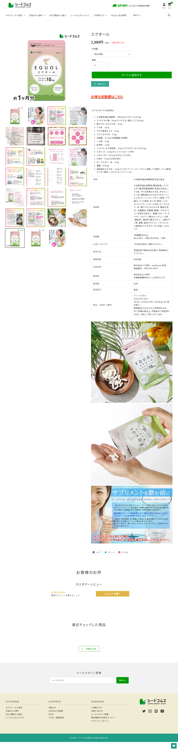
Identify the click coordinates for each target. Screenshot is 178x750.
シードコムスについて (79, 15)
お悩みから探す (36, 15)
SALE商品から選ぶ (57, 15)
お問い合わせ (97, 710)
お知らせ (52, 707)
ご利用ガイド (99, 15)
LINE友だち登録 (55, 710)
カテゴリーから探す (14, 15)
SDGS (51, 714)
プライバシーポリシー (100, 720)
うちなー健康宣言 (56, 717)
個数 (94, 59)
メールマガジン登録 (99, 714)
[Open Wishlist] (174, 746)
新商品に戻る (91, 649)
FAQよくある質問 (118, 15)
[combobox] (151, 15)
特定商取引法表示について (103, 717)
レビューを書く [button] (112, 593)
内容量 (95, 48)
